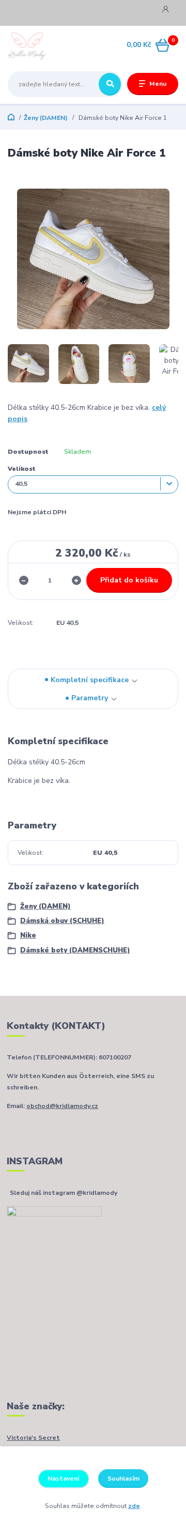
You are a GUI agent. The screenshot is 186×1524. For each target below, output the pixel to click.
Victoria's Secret (33, 1438)
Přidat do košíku (129, 580)
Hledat (110, 84)
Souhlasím (123, 1478)
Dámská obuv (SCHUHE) (62, 921)
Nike (28, 935)
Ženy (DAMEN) (46, 118)
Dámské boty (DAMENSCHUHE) (75, 950)
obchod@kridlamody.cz (62, 1106)
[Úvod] (37, 45)
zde (134, 1506)
